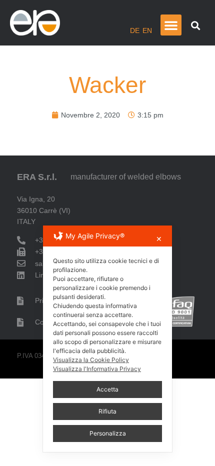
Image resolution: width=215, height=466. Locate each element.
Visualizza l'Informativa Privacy (97, 368)
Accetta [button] (107, 389)
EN (147, 30)
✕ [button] (159, 238)
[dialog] (107, 339)
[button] (171, 25)
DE (135, 30)
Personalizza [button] (108, 433)
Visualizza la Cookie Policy (91, 360)
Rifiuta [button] (107, 411)
